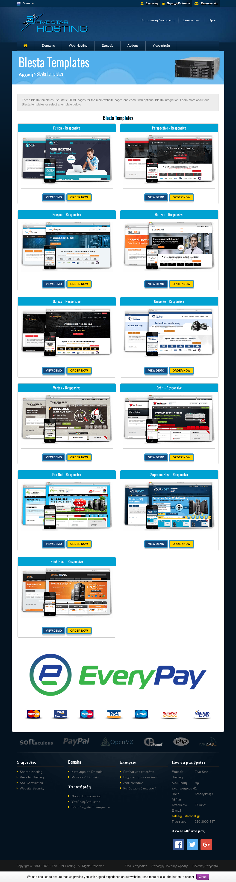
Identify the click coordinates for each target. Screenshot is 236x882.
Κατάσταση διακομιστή (158, 20)
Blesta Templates (49, 73)
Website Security (32, 788)
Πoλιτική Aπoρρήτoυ (205, 866)
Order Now (79, 197)
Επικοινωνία (209, 3)
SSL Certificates (31, 783)
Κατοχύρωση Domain (87, 772)
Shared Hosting (31, 772)
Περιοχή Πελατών (178, 3)
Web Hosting (78, 45)
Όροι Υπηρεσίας (136, 866)
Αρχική (26, 73)
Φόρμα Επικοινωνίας (86, 796)
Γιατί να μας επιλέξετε (138, 772)
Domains (48, 45)
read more (149, 877)
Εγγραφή (152, 3)
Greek (26, 3)
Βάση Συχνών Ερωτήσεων (90, 807)
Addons (133, 45)
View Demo (54, 197)
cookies (43, 877)
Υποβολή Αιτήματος (85, 802)
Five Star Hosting (64, 866)
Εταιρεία (107, 45)
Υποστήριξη (161, 45)
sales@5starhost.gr (186, 816)
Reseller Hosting (32, 777)
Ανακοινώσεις (133, 783)
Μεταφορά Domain (85, 777)
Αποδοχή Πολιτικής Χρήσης (169, 866)
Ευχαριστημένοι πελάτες (140, 777)
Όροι (212, 20)
